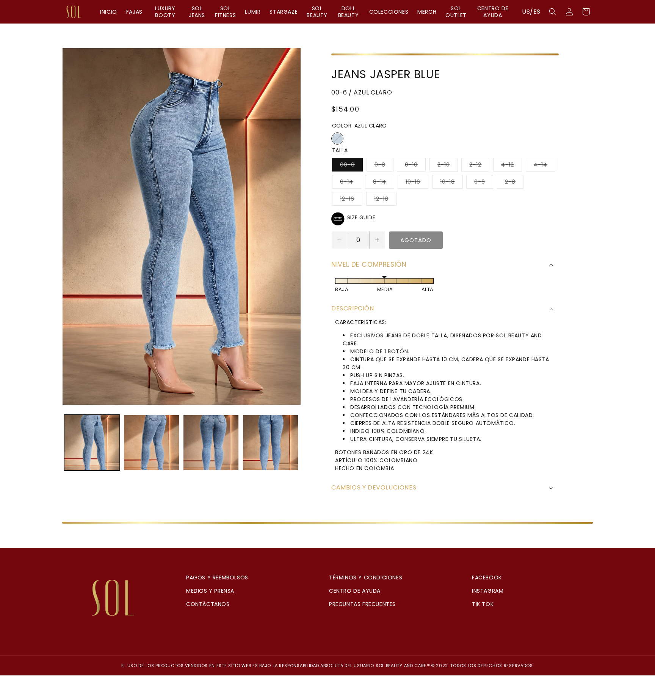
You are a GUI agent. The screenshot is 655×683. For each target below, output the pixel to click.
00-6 (351, 166)
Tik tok (483, 604)
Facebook (487, 577)
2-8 (514, 183)
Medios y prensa (210, 591)
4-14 (544, 166)
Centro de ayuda (355, 591)
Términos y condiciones (365, 577)
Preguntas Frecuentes (362, 604)
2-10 (447, 166)
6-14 (350, 183)
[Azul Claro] (337, 138)
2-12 (479, 166)
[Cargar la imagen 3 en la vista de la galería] (211, 443)
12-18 (385, 200)
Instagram (487, 591)
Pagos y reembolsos (217, 577)
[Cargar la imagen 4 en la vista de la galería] (270, 443)
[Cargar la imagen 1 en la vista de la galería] (92, 443)
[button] (552, 11)
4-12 (511, 166)
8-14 (383, 183)
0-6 (483, 183)
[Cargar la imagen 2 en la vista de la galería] (151, 443)
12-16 (351, 200)
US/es (531, 11)
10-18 (451, 183)
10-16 (417, 183)
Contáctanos (208, 604)
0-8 (384, 166)
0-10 (415, 166)
